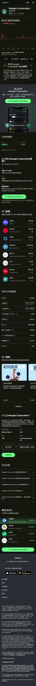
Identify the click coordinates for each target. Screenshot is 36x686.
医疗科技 (8, 447)
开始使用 (8, 455)
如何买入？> (24, 59)
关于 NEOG (15, 59)
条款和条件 (12, 655)
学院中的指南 (6, 202)
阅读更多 (5, 400)
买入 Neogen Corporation (18, 101)
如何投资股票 (7, 383)
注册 (2, 52)
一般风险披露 (5, 662)
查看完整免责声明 (20, 655)
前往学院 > (19, 406)
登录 (27, 2)
